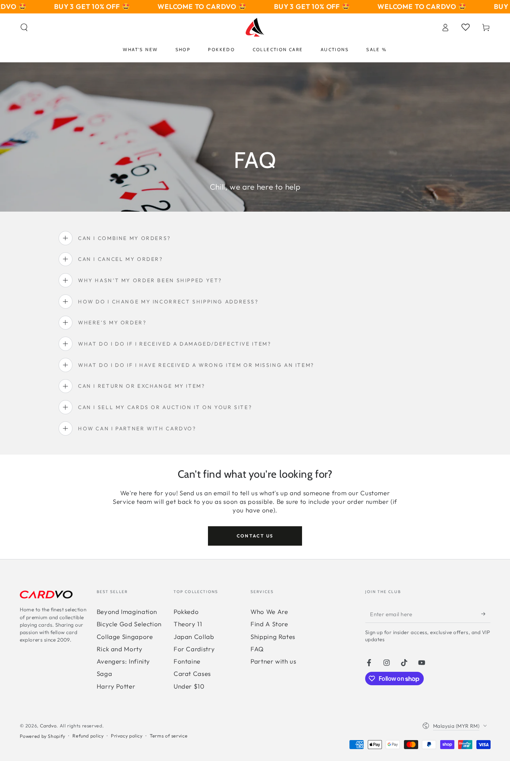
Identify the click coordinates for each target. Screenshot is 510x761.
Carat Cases (192, 673)
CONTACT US (255, 536)
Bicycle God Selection (129, 624)
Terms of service (168, 736)
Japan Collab (194, 636)
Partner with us (273, 661)
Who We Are (269, 611)
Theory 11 (188, 624)
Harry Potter (116, 686)
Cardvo (48, 726)
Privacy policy (127, 736)
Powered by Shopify (42, 736)
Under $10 (189, 686)
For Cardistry (194, 649)
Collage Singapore (125, 636)
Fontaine (187, 661)
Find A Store (269, 624)
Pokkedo (186, 611)
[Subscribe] (485, 614)
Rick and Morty (120, 649)
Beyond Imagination (127, 611)
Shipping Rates (273, 636)
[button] (24, 27)
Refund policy (87, 736)
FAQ (257, 649)
